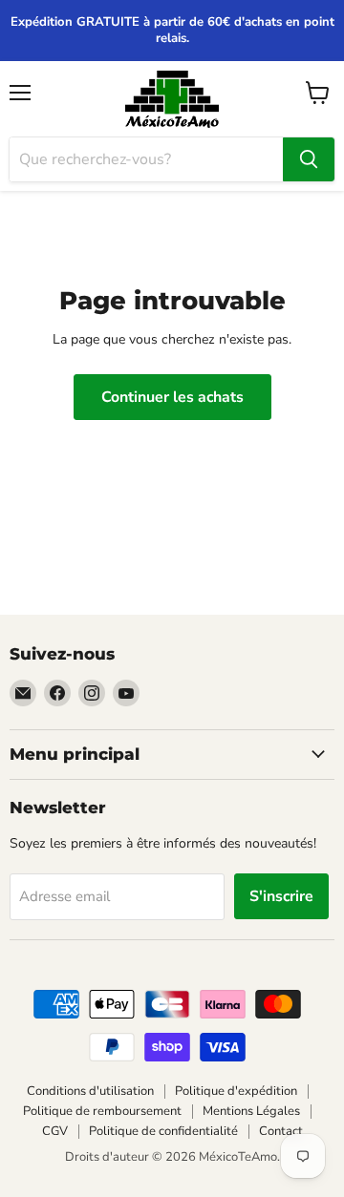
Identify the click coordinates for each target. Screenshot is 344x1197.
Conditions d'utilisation (90, 1091)
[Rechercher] (308, 159)
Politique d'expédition (236, 1091)
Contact (281, 1131)
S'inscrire (281, 896)
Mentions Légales (251, 1111)
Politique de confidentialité (163, 1131)
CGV (55, 1131)
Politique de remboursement (102, 1111)
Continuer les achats (172, 397)
